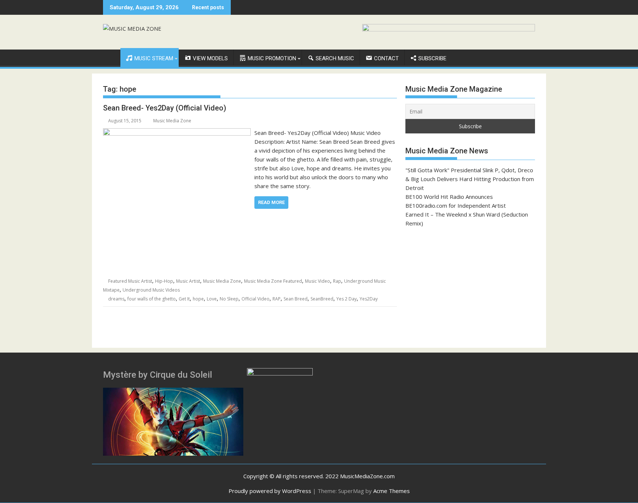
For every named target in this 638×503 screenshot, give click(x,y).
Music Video (317, 281)
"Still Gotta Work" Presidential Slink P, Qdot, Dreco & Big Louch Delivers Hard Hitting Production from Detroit (469, 178)
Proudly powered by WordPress (270, 490)
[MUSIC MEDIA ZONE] (110, 57)
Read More (271, 202)
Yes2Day (369, 299)
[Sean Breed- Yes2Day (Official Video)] (177, 132)
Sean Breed (296, 299)
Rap (337, 281)
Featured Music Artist (130, 281)
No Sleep (229, 299)
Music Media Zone (172, 121)
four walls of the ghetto (151, 299)
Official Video (255, 299)
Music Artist (188, 281)
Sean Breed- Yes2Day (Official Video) (164, 107)
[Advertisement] (470, 287)
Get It (184, 299)
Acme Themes (391, 490)
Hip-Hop (164, 281)
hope (198, 299)
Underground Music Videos (151, 290)
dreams (116, 299)
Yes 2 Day (346, 299)
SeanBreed (322, 299)
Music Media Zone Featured (273, 281)
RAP (276, 299)
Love (212, 299)
